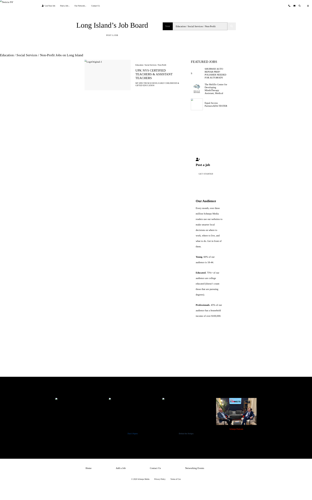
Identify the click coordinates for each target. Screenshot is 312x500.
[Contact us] (289, 5)
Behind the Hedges (186, 434)
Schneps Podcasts (236, 429)
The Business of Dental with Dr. (236, 437)
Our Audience (206, 201)
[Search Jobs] (231, 26)
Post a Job (112, 35)
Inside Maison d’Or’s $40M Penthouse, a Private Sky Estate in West (186, 442)
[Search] (300, 5)
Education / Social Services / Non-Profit (150, 65)
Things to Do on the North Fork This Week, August (133, 440)
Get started (206, 174)
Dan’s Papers (133, 434)
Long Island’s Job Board (112, 25)
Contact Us (95, 6)
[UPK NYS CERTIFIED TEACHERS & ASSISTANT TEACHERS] (108, 75)
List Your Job (50, 6)
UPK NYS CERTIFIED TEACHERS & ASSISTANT (154, 74)
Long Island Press (79, 434)
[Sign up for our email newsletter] (294, 5)
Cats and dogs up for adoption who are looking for (79, 440)
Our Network (79, 6)
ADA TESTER (220, 105)
